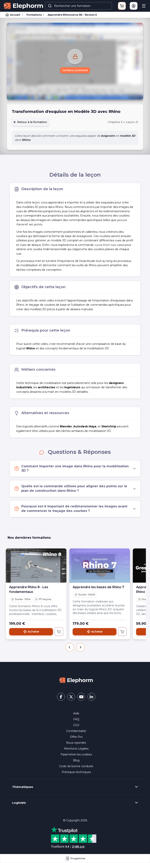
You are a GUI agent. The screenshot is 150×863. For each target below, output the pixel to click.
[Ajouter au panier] (58, 631)
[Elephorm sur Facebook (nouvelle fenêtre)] (61, 697)
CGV (76, 725)
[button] (70, 647)
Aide (76, 713)
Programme (78, 858)
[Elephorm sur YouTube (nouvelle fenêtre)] (81, 697)
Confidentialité (76, 731)
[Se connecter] (134, 6)
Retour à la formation (31, 122)
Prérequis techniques (76, 772)
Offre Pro (76, 737)
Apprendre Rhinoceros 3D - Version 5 (72, 14)
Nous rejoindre (76, 742)
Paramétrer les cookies (76, 754)
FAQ (76, 719)
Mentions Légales (76, 748)
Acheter (33, 631)
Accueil (15, 14)
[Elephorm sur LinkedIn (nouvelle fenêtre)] (91, 697)
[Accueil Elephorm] (76, 680)
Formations (34, 14)
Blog (76, 760)
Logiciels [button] (19, 803)
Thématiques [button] (22, 787)
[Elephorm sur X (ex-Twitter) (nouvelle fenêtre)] (71, 697)
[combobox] (78, 6)
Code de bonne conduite (76, 766)
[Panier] (122, 6)
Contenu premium (75, 70)
